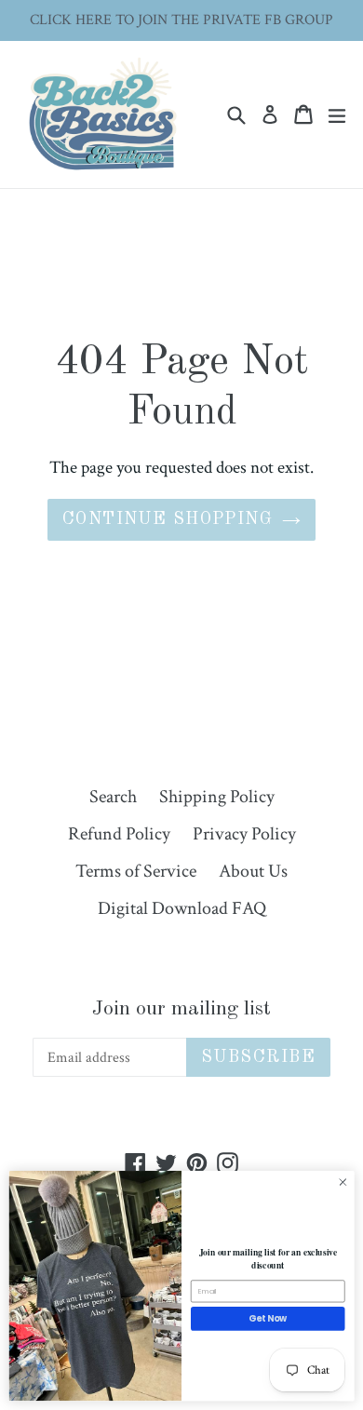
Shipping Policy (217, 797)
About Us (253, 871)
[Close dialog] (343, 1182)
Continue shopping (167, 519)
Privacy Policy (244, 834)
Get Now (268, 1318)
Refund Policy (119, 834)
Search (113, 797)
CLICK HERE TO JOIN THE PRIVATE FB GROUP (181, 20)
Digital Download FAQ (182, 908)
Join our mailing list (181, 1009)
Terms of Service (135, 871)
